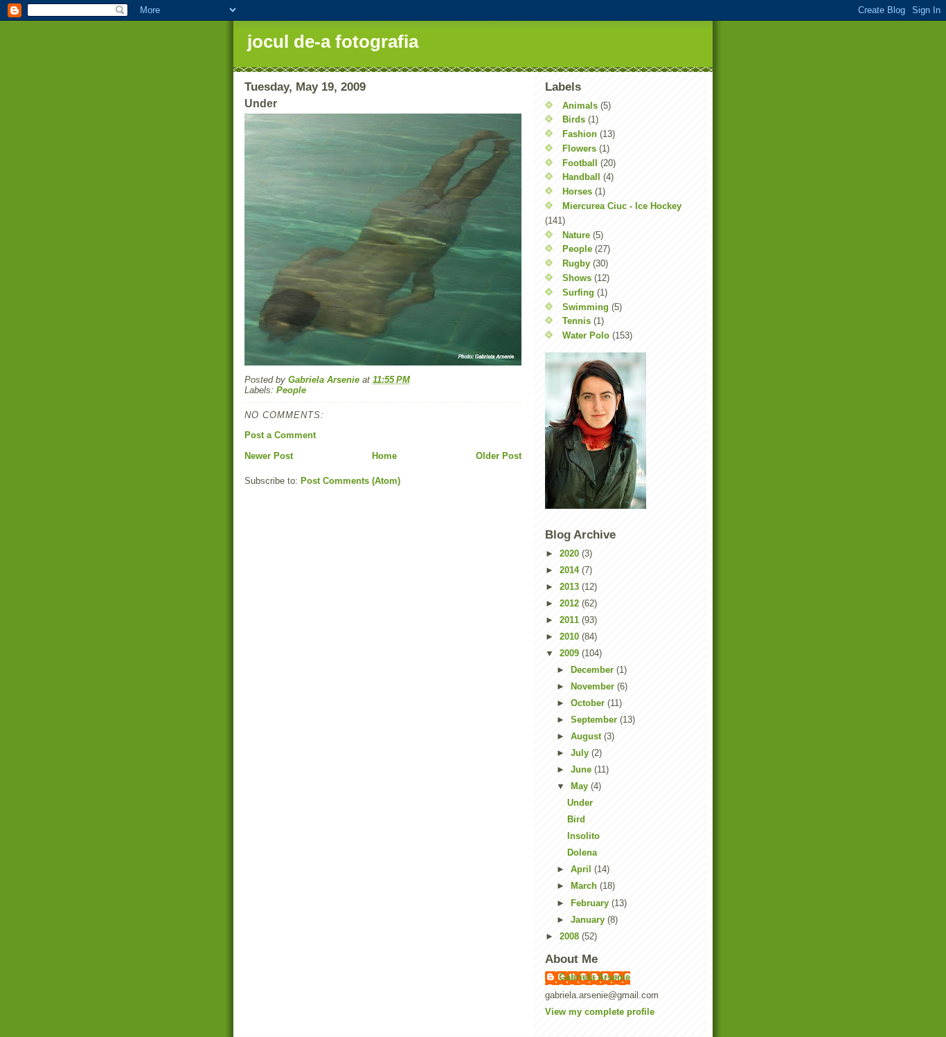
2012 (571, 603)
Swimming (585, 307)
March (585, 886)
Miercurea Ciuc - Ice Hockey (621, 206)
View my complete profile (599, 1012)
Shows (576, 278)
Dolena (582, 852)
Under (580, 802)
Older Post (498, 456)
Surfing (578, 292)
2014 (571, 570)
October (589, 703)
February (591, 903)
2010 (571, 636)
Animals (580, 105)
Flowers (579, 148)
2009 (571, 653)
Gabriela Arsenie (594, 977)
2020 (571, 553)
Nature (576, 235)
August (587, 736)
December (593, 670)
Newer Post (268, 456)
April (582, 869)
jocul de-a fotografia (332, 41)
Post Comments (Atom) (350, 481)
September (595, 719)
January (589, 919)
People (291, 390)
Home (384, 456)
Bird (576, 819)
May (581, 786)
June (582, 769)
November (594, 686)
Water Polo (585, 335)
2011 (571, 620)
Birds (573, 119)
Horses (577, 191)
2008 (571, 936)
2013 (571, 586)
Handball (581, 177)
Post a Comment (280, 435)
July (581, 753)
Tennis (576, 321)
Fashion (579, 134)
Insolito (583, 836)
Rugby (576, 263)
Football (580, 163)
